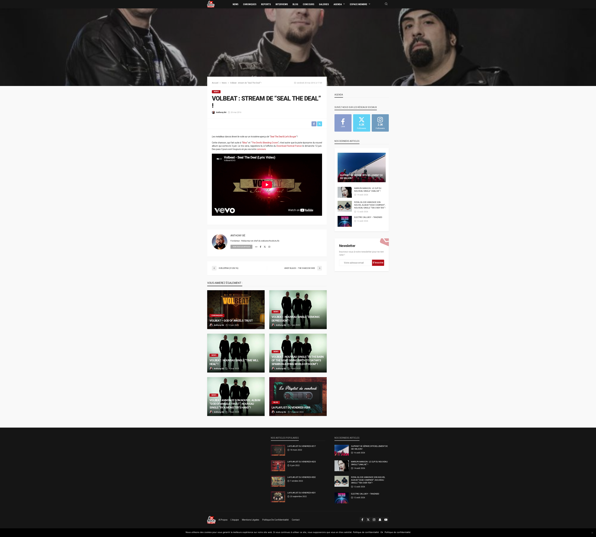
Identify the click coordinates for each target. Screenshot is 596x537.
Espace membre (358, 4)
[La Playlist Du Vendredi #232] (278, 481)
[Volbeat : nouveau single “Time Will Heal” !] (236, 353)
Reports (266, 4)
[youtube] (385, 519)
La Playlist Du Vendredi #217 (301, 446)
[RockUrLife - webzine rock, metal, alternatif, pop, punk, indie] (210, 4)
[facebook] (260, 247)
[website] (256, 247)
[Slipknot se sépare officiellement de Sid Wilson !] (362, 167)
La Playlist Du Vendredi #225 (301, 461)
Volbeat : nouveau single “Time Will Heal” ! (234, 362)
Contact (296, 520)
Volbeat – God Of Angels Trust (231, 320)
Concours (308, 4)
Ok (381, 532)
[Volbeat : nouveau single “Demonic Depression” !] (298, 309)
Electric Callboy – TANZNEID (368, 217)
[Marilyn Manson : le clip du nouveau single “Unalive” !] (345, 192)
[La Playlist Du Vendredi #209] (298, 396)
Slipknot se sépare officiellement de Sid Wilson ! (361, 177)
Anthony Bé (221, 112)
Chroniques (249, 4)
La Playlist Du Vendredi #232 (301, 477)
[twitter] (264, 247)
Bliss (245, 142)
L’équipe (235, 520)
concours (261, 149)
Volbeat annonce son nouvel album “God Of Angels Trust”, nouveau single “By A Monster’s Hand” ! (235, 404)
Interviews (281, 4)
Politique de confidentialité (275, 520)
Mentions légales (250, 520)
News (235, 4)
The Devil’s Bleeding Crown (265, 142)
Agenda (338, 4)
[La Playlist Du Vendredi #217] (278, 450)
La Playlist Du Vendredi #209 (291, 407)
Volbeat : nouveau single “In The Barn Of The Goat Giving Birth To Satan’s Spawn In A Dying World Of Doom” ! (298, 360)
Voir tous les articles (241, 247)
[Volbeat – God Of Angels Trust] (236, 309)
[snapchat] (380, 519)
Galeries (324, 4)
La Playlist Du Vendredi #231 (301, 493)
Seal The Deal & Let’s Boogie (283, 136)
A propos (223, 520)
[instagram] (269, 247)
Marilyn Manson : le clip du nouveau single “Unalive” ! (367, 189)
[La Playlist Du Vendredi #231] (278, 496)
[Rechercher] (386, 4)
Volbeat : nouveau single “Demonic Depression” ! (296, 318)
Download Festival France (289, 146)
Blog (295, 4)
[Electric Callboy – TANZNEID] (345, 221)
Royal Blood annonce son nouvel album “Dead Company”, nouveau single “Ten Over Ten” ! (369, 205)
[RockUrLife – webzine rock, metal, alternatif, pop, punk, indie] (211, 520)
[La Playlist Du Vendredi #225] (278, 465)
